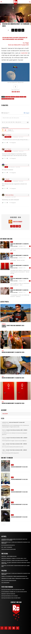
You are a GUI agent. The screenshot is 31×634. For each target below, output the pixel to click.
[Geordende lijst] (10, 122)
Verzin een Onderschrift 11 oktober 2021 (17, 422)
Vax (3, 443)
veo (25, 96)
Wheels (4, 324)
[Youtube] (19, 226)
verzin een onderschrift (6, 98)
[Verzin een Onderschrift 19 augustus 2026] (4, 279)
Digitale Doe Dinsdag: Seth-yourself (9, 595)
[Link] (17, 122)
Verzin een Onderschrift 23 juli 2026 (19, 492)
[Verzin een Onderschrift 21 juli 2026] (5, 516)
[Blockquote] (13, 122)
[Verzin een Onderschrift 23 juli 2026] (5, 491)
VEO (3, 21)
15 (29, 280)
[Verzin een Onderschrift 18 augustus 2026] (4, 291)
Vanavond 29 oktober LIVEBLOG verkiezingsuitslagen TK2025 (14, 578)
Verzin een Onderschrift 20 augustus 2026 (19, 266)
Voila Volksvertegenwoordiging (8, 580)
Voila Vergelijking (5, 582)
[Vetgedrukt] (3, 122)
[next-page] (4, 524)
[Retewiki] (17, 628)
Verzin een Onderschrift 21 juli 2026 (19, 517)
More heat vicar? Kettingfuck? (8, 593)
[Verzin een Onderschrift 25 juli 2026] (5, 466)
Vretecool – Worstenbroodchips (9, 556)
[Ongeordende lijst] (11, 122)
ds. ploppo (8, 96)
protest (21, 96)
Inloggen (27, 112)
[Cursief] (4, 122)
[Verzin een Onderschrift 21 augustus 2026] (4, 256)
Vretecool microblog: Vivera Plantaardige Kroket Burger (14, 560)
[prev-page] (2, 524)
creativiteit (24, 53)
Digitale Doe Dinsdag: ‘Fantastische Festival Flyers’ (12, 589)
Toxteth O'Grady (17, 222)
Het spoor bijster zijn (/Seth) (8, 545)
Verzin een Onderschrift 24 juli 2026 (19, 479)
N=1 (6, 165)
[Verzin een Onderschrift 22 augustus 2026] (4, 244)
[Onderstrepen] (6, 122)
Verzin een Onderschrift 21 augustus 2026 (19, 256)
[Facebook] (12, 30)
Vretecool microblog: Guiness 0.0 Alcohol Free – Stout (13, 558)
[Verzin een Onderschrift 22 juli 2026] (5, 503)
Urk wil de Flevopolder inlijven (8, 549)
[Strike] (8, 122)
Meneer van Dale (14, 246)
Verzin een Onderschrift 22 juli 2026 (19, 504)
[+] (20, 122)
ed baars (12, 96)
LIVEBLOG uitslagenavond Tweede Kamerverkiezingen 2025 (14, 576)
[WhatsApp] (22, 30)
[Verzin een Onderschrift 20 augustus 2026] (4, 266)
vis (13, 98)
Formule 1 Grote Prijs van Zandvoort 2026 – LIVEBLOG (13, 326)
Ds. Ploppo (8, 135)
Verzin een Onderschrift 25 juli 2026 (19, 467)
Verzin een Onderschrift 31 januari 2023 (18, 45)
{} (18, 122)
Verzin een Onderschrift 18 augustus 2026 (19, 290)
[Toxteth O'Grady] (11, 221)
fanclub (17, 96)
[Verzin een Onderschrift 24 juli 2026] (5, 478)
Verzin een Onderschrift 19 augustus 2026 (19, 279)
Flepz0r (7, 179)
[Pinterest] (19, 30)
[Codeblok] (15, 122)
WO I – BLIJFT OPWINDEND (6, 547)
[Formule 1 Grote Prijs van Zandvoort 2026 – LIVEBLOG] (15, 313)
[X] (16, 30)
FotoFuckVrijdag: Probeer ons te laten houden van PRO (14, 591)
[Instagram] (14, 226)
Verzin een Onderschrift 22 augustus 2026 (19, 244)
